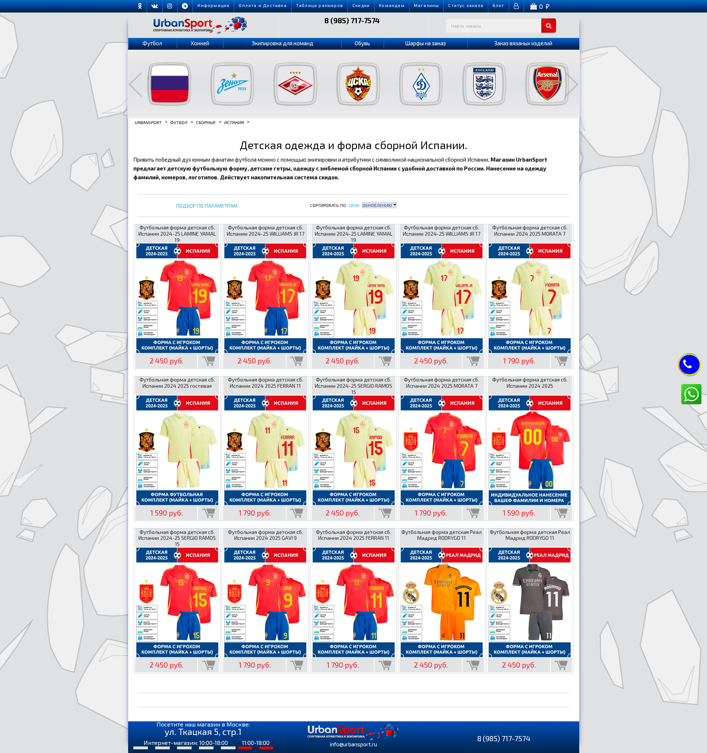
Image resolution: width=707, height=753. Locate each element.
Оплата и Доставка (262, 5)
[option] (164, 84)
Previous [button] (135, 84)
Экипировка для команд (282, 43)
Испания (234, 121)
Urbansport (148, 121)
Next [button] (571, 84)
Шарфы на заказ (425, 43)
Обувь (362, 43)
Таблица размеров (319, 5)
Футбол (152, 43)
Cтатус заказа (465, 5)
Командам (392, 5)
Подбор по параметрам (207, 206)
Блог (498, 5)
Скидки (361, 5)
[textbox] (501, 25)
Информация (213, 5)
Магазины (426, 5)
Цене (354, 205)
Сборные (206, 121)
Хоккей (200, 43)
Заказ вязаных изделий (523, 43)
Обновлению (377, 205)
